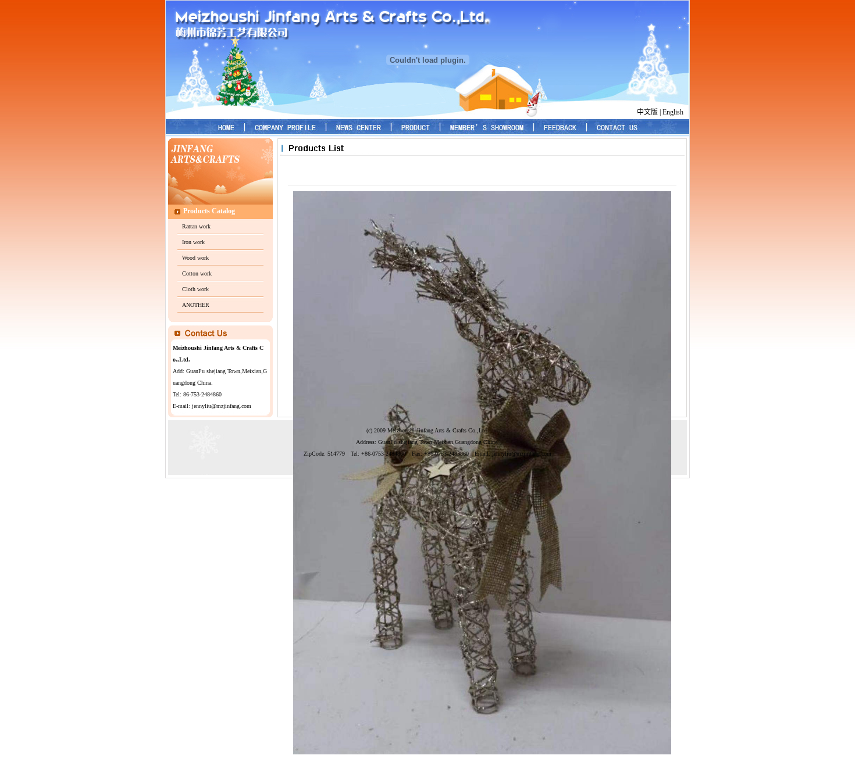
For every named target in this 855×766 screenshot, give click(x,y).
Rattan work (196, 226)
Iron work (193, 242)
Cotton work (197, 273)
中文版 (647, 112)
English (672, 112)
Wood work (195, 258)
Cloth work (195, 289)
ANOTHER (195, 305)
